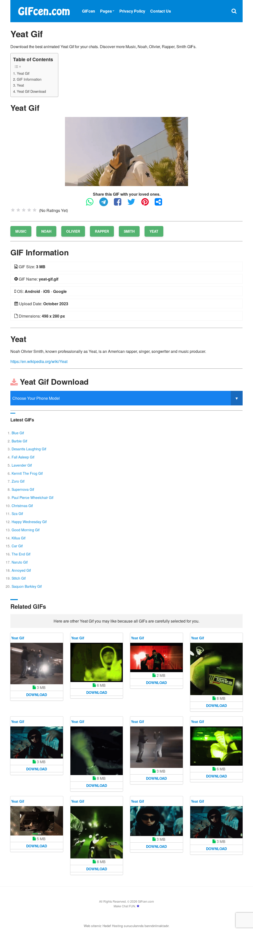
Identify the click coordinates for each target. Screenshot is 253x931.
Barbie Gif (19, 440)
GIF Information (29, 79)
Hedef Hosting (113, 925)
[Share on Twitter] (133, 204)
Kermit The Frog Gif (27, 473)
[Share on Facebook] (120, 204)
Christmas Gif (22, 505)
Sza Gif (17, 513)
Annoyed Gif (21, 570)
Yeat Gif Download (31, 91)
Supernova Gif (23, 489)
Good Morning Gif (26, 529)
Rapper (102, 231)
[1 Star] (12, 210)
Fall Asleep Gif (23, 457)
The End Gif (21, 553)
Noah (46, 231)
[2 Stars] (18, 210)
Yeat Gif (23, 73)
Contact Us (160, 11)
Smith (129, 231)
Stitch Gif (19, 578)
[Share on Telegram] (106, 204)
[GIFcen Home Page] (44, 10)
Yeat (20, 85)
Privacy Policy (132, 11)
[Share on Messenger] (161, 204)
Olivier (73, 231)
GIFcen (88, 11)
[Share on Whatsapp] (92, 204)
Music (20, 231)
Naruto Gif (20, 562)
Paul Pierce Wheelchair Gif (32, 497)
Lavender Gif (22, 465)
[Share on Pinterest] (147, 204)
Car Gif (17, 545)
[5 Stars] (34, 210)
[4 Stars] (29, 210)
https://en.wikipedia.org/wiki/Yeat (38, 361)
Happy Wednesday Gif (29, 521)
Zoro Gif (18, 481)
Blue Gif (18, 432)
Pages (106, 11)
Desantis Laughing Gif (29, 448)
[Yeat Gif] (126, 151)
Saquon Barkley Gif (27, 586)
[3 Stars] (23, 210)
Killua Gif (18, 537)
